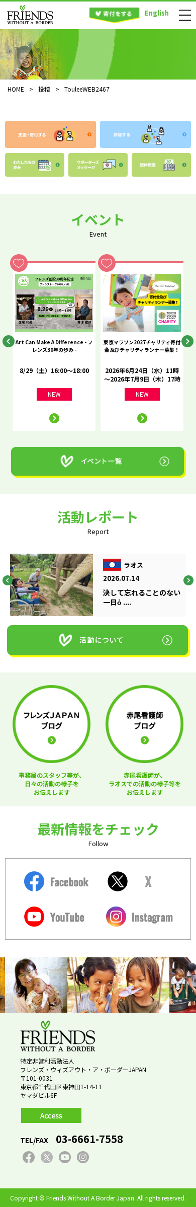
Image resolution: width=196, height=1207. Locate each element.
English (157, 13)
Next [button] (187, 341)
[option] (54, 346)
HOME (16, 89)
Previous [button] (9, 341)
